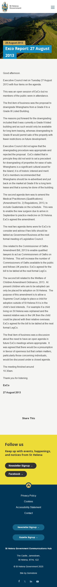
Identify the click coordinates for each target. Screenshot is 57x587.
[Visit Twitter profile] (25, 581)
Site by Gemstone (28, 573)
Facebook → (16, 474)
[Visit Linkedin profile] (31, 581)
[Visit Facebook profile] (19, 581)
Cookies (28, 501)
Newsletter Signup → (28, 527)
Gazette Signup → (28, 537)
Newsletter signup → (21, 465)
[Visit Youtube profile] (37, 581)
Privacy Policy (28, 495)
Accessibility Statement (28, 507)
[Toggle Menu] (53, 7)
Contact (28, 513)
